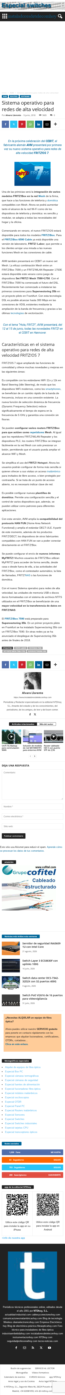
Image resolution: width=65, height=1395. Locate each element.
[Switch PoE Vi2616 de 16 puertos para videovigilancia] (11, 1000)
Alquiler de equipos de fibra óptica (22, 1067)
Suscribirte (54, 1175)
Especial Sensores (15, 1114)
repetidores (37, 432)
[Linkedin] (38, 124)
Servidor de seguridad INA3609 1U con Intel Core (41, 945)
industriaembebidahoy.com (16, 1333)
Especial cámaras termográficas (22, 1076)
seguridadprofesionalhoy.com (22, 1341)
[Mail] (24, 1348)
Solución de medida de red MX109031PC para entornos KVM (32, 747)
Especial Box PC (14, 1071)
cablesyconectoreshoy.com (46, 1314)
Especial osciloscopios (17, 1097)
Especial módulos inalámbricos (21, 1093)
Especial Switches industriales (21, 1123)
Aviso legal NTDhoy (48, 1381)
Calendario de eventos (14, 1377)
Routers (14, 96)
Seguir (57, 1159)
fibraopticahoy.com (47, 1326)
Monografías (22, 1372)
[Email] (47, 124)
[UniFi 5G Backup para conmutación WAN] (11, 737)
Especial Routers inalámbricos (21, 1110)
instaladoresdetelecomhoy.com (47, 1333)
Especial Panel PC (15, 1106)
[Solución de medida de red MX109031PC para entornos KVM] (32, 737)
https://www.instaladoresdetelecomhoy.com (32, 697)
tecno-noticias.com (48, 1341)
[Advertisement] (32, 55)
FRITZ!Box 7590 (35, 648)
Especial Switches (14, 1119)
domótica (52, 200)
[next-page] (34, 756)
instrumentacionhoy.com (25, 1337)
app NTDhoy (55, 1377)
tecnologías (17, 313)
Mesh (41, 196)
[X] (13, 124)
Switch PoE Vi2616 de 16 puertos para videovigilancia (42, 996)
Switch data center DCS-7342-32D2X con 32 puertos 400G (40, 979)
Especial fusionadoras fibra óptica (22, 1088)
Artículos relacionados (23, 724)
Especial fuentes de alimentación (22, 1084)
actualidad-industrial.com (18, 1314)
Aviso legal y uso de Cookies (21, 1381)
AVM (12, 92)
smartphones (53, 388)
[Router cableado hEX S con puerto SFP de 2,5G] (53, 737)
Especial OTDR (13, 1101)
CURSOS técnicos (37, 1377)
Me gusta (56, 1152)
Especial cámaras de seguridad (21, 1080)
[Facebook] (5, 124)
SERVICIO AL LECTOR (45, 1368)
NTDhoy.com (45, 1337)
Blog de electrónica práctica (21, 1326)
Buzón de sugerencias (21, 1368)
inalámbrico (53, 471)
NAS (27, 575)
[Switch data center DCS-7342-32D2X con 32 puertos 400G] (11, 983)
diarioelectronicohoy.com (26, 1322)
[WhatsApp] (30, 124)
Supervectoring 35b (37, 651)
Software (25, 96)
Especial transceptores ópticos (21, 1132)
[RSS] (33, 1348)
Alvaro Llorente (13, 115)
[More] (55, 124)
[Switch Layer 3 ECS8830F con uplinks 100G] (11, 965)
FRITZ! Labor (20, 648)
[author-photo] (32, 680)
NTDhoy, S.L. (41, 1310)
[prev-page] (30, 756)
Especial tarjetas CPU (16, 1127)
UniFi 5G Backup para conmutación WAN (10, 747)
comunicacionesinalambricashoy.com (22, 1318)
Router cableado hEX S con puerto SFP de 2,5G (52, 747)
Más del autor (46, 724)
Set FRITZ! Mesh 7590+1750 (14, 651)
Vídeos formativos (40, 1372)
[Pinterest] (22, 124)
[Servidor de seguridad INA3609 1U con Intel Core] (11, 948)
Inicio (4, 92)
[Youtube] (49, 1348)
